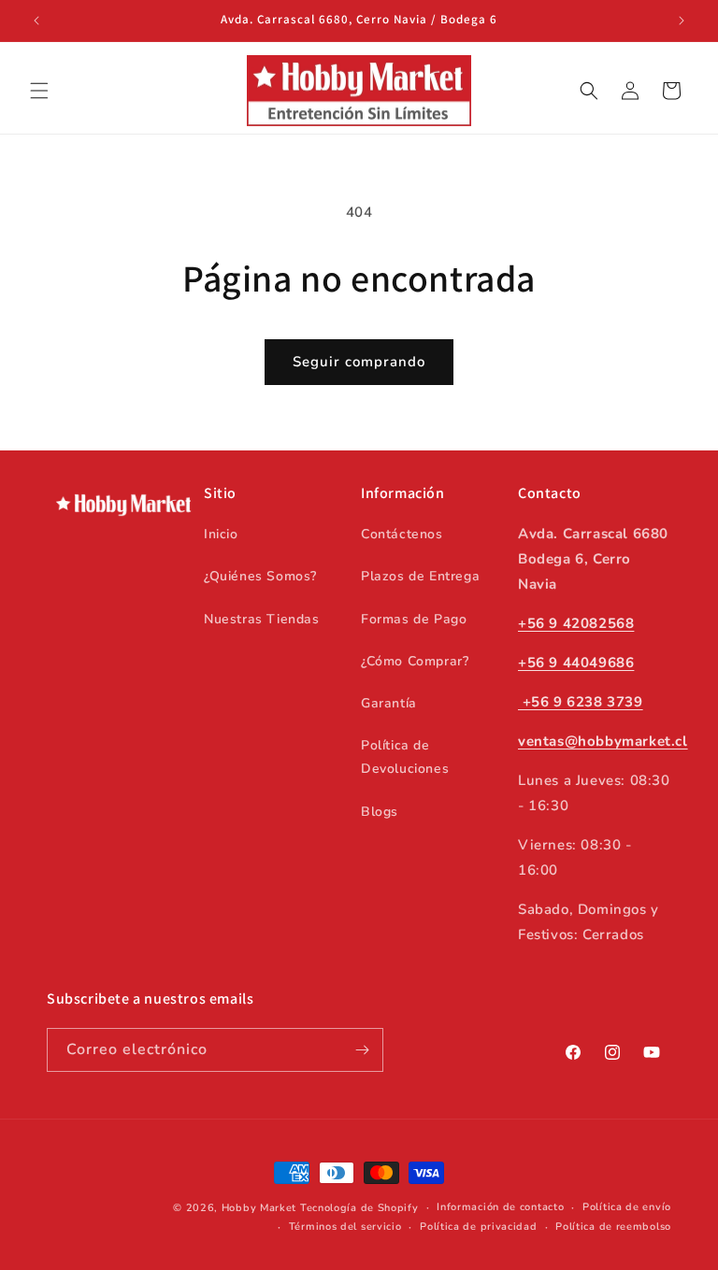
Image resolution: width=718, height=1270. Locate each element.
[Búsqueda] (589, 90)
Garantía (389, 703)
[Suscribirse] (361, 1050)
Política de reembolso (613, 1227)
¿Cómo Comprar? (414, 661)
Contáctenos (402, 534)
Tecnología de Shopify (359, 1208)
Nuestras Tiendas (262, 619)
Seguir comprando (359, 361)
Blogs (379, 812)
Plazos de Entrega (420, 576)
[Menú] (39, 90)
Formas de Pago (414, 619)
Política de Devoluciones (405, 757)
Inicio (221, 534)
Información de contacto (500, 1207)
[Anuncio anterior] (36, 20)
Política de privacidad (478, 1227)
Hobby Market (259, 1208)
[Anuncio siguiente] (681, 20)
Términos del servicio (345, 1227)
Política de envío (626, 1207)
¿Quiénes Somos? (260, 576)
